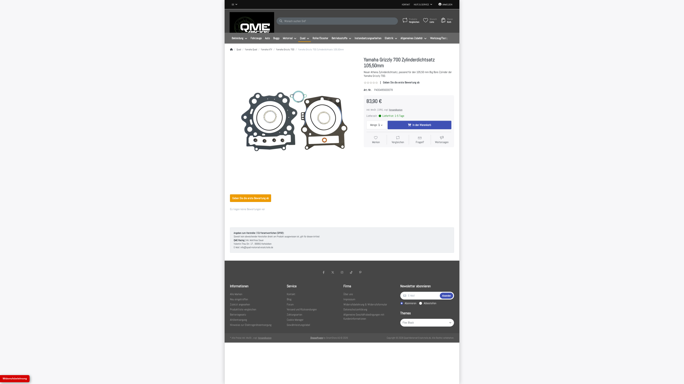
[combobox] (234, 4)
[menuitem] (239, 38)
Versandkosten (395, 109)
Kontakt (406, 4)
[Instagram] (342, 272)
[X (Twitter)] (333, 272)
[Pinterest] (360, 272)
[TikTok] (351, 272)
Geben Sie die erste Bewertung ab (401, 82)
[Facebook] (324, 272)
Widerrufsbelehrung (15, 378)
